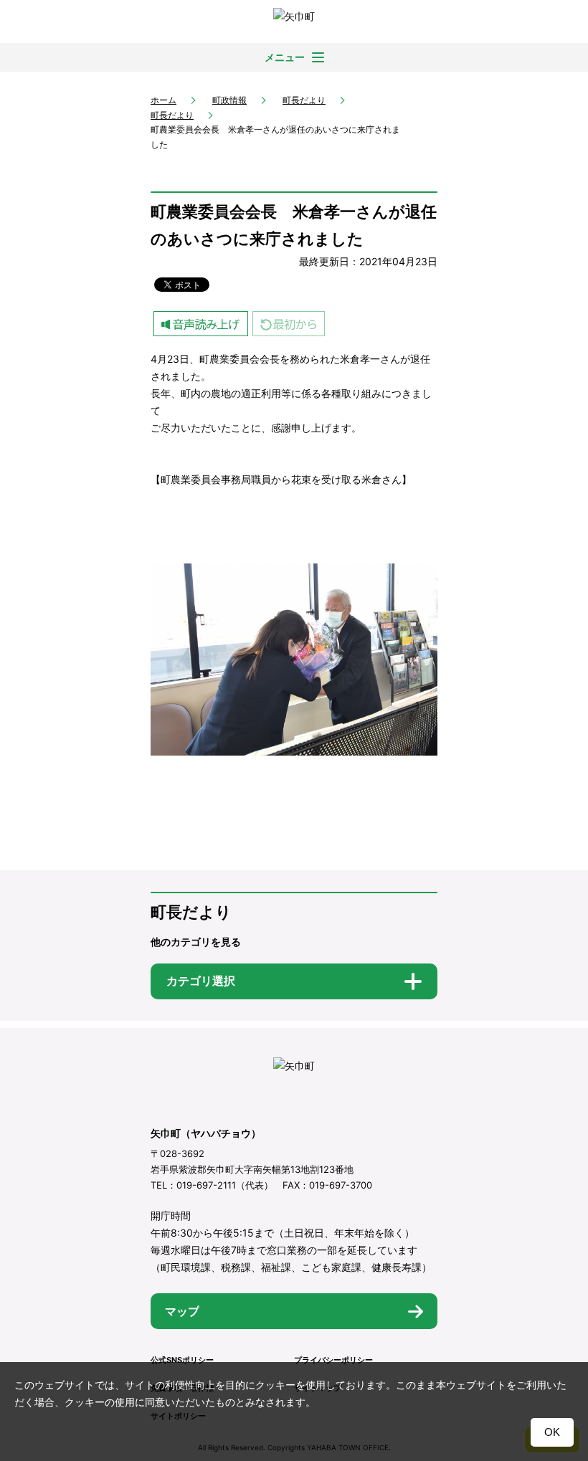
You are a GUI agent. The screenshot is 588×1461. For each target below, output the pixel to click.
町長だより (304, 100)
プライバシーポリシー (333, 1360)
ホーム (163, 100)
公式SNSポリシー (182, 1360)
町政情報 (229, 100)
